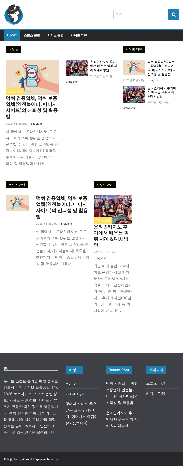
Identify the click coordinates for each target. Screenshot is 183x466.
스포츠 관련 (32, 35)
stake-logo (75, 393)
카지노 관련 (55, 35)
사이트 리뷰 (79, 35)
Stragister (37, 123)
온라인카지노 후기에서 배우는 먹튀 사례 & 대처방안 (103, 66)
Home (12, 35)
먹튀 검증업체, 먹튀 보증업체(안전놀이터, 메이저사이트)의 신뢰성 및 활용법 (161, 68)
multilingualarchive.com (43, 459)
